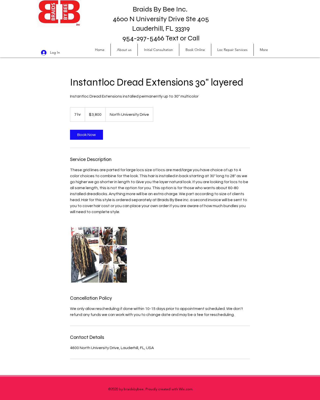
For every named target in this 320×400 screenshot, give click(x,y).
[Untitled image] (99, 255)
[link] (86, 135)
